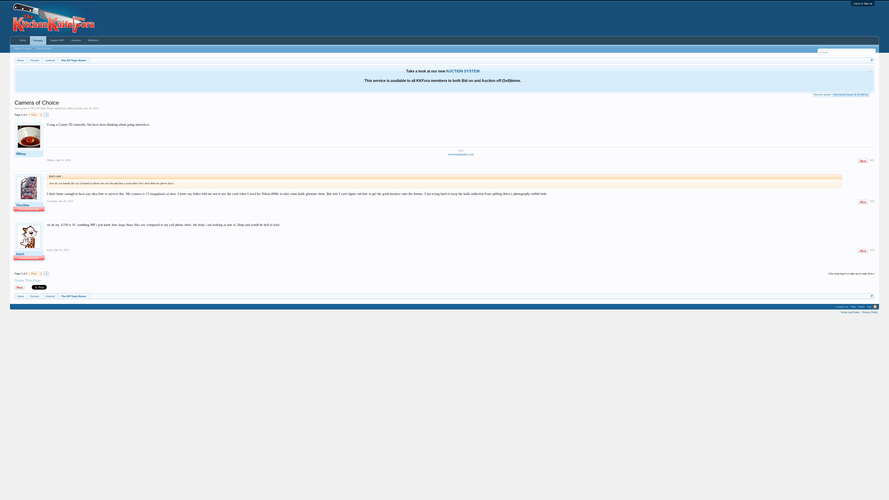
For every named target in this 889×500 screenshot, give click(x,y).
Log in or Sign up (862, 3)
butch (20, 254)
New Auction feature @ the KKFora (851, 95)
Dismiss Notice (870, 71)
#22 (872, 201)
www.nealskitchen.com (460, 154)
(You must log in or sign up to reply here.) (851, 273)
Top (869, 306)
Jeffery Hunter (75, 108)
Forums (38, 40)
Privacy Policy (870, 312)
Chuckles (22, 205)
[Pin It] (863, 161)
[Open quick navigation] (871, 60)
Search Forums (23, 48)
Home (22, 40)
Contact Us (842, 306)
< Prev (33, 114)
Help (853, 306)
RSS (875, 306)
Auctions (76, 40)
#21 (872, 160)
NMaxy (21, 154)
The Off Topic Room (42, 108)
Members (93, 40)
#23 (872, 250)
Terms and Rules (850, 312)
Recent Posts (44, 48)
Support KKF (57, 40)
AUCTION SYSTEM (462, 71)
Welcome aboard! (822, 95)
